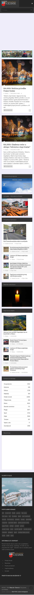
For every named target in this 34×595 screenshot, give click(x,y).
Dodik (13, 513)
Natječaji (17, 393)
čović (12, 535)
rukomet (4, 532)
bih (3, 513)
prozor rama (5, 529)
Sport (17, 413)
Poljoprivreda (17, 400)
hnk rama (4, 516)
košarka (17, 519)
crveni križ (8, 513)
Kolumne (17, 387)
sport (15, 532)
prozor (22, 526)
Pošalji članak (8, 560)
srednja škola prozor (23, 532)
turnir (3, 535)
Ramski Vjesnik (15, 587)
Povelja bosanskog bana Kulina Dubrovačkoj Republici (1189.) (19, 248)
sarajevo (10, 532)
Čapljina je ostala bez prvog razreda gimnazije (18, 275)
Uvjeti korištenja (9, 568)
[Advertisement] (17, 33)
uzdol (7, 535)
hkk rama (24, 513)
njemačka (28, 519)
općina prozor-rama (23, 522)
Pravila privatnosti (10, 565)
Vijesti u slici (17, 422)
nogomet (4, 522)
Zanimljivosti (17, 426)
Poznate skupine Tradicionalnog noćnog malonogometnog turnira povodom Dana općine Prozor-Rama (20, 358)
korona (4, 519)
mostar (23, 519)
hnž (10, 516)
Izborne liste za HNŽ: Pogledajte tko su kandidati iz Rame (15, 333)
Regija (17, 409)
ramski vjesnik (18, 529)
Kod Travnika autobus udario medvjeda (15, 241)
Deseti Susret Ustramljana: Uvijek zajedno (18, 341)
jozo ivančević (26, 516)
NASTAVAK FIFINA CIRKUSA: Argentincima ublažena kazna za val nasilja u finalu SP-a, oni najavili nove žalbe (20, 266)
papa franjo (5, 526)
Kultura (17, 390)
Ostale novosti (9, 243)
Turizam (17, 419)
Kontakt (7, 571)
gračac (18, 513)
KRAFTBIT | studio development (20, 591)
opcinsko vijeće (12, 522)
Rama (7, 93)
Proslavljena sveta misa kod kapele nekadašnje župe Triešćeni (18, 368)
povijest (17, 526)
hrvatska (14, 516)
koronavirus (10, 519)
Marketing (7, 563)
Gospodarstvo (17, 384)
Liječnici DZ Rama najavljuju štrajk (19, 256)
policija (12, 526)
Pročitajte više (8, 110)
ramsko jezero (27, 529)
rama (11, 529)
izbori (19, 516)
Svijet (6, 270)
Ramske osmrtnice (17, 406)
